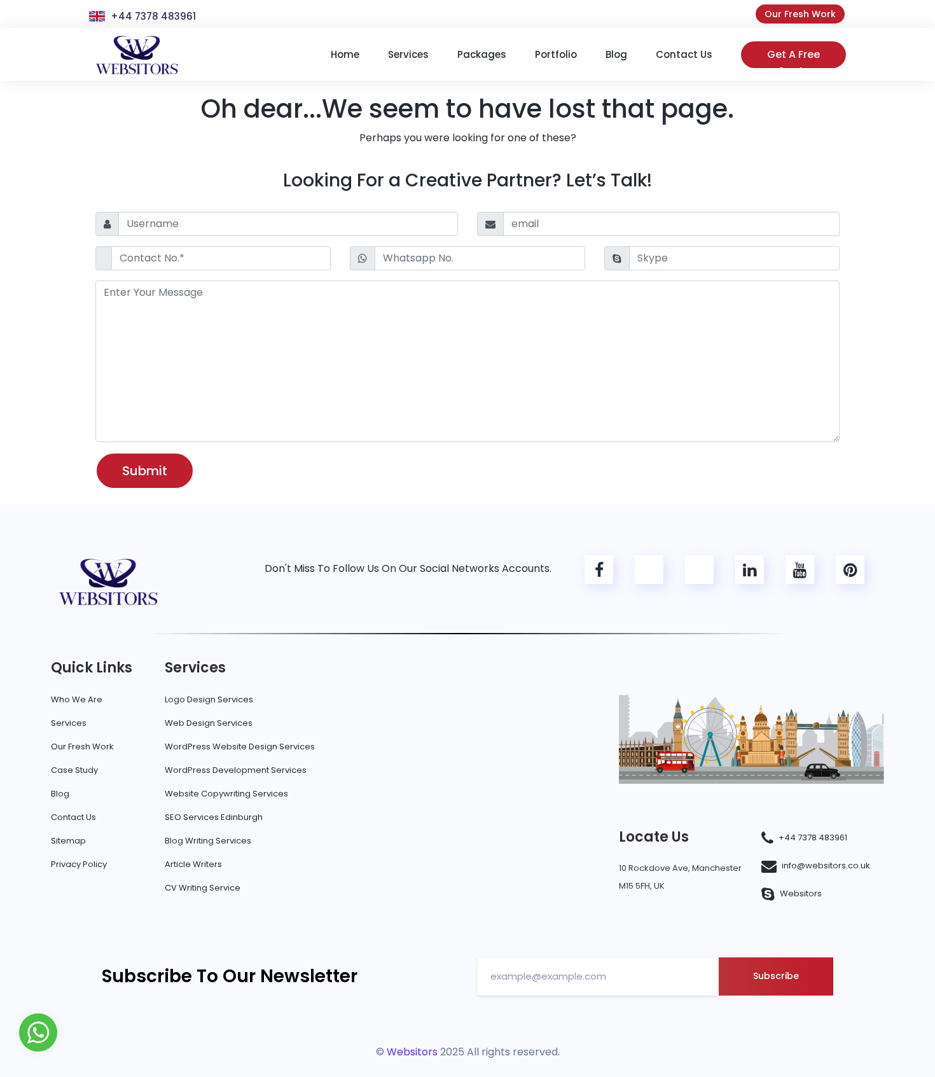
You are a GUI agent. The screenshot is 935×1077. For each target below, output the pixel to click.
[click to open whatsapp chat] (38, 1031)
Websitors (801, 893)
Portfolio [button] (556, 54)
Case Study (74, 770)
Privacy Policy (79, 864)
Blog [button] (616, 54)
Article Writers (193, 864)
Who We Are (76, 699)
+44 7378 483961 (153, 16)
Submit (144, 471)
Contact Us (73, 817)
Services (69, 723)
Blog (60, 794)
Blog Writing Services (208, 841)
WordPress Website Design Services (240, 746)
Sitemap (68, 841)
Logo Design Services (209, 699)
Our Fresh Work (800, 14)
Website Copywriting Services (226, 794)
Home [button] (345, 54)
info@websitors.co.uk (826, 865)
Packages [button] (481, 54)
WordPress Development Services (236, 770)
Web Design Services (209, 723)
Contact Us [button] (684, 54)
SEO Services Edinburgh (214, 817)
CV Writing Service (202, 888)
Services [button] (408, 54)
